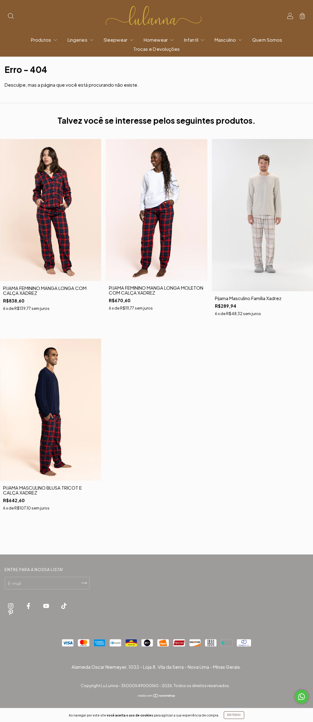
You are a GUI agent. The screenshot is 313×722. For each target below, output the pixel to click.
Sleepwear (116, 40)
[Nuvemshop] (157, 696)
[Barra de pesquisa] (11, 16)
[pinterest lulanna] (11, 612)
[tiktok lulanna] (64, 606)
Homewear (156, 40)
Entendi (234, 714)
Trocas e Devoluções (156, 49)
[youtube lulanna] (46, 606)
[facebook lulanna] (28, 606)
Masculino (226, 40)
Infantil (191, 40)
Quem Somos (267, 40)
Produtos (41, 40)
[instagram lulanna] (11, 606)
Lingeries (78, 40)
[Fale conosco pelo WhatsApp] (301, 697)
